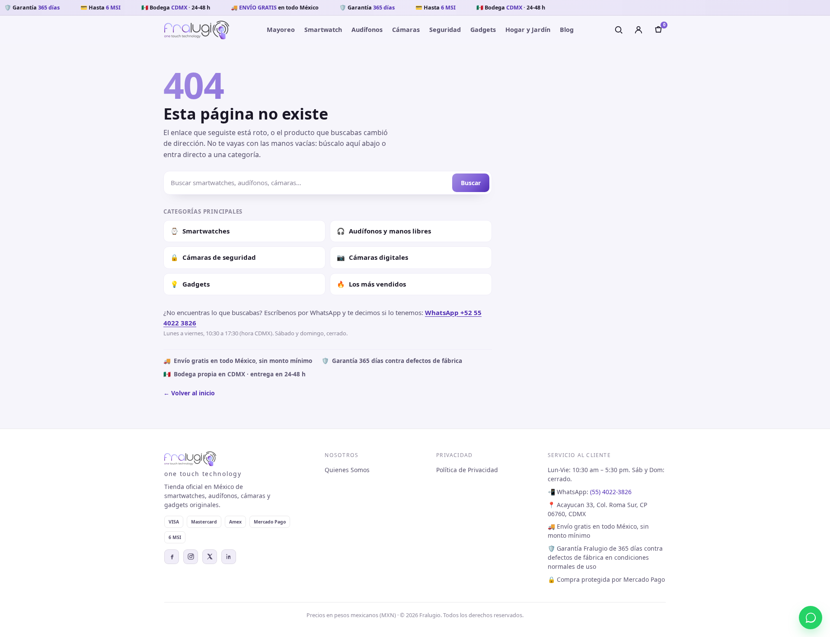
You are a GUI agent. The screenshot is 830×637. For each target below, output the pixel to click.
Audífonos (367, 29)
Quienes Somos (347, 470)
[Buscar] (618, 29)
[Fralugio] (196, 30)
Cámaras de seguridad (213, 257)
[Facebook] (171, 556)
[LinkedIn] (228, 556)
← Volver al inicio (189, 393)
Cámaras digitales (372, 257)
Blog (567, 29)
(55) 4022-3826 (611, 492)
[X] (209, 556)
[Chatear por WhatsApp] (810, 617)
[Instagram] (190, 556)
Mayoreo (281, 29)
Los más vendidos (371, 284)
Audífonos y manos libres (384, 231)
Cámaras (406, 29)
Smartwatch (323, 29)
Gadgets (483, 29)
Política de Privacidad (467, 470)
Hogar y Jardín (527, 29)
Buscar (471, 183)
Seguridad (445, 29)
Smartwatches (200, 231)
